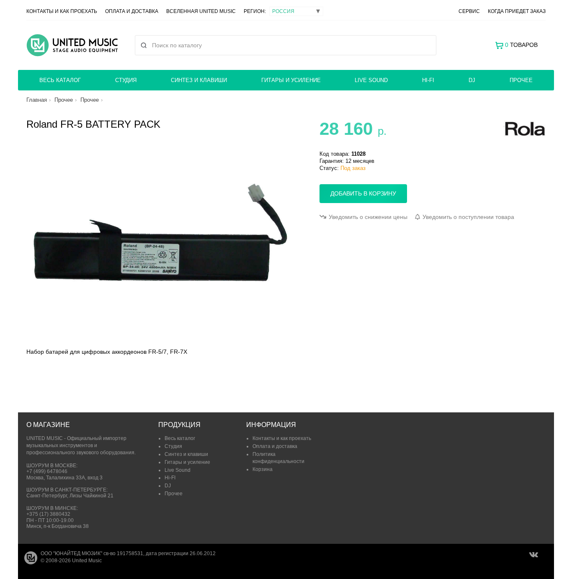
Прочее (521, 80)
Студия (126, 80)
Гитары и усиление (291, 80)
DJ (472, 80)
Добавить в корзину (363, 193)
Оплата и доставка (131, 11)
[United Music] (72, 45)
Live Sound (371, 80)
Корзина (263, 469)
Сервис (469, 11)
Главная (36, 100)
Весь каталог (60, 80)
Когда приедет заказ (517, 11)
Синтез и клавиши (199, 80)
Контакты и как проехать (61, 11)
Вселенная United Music (201, 11)
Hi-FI (428, 80)
